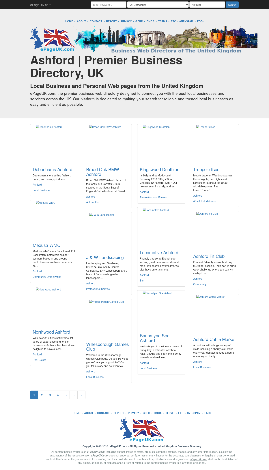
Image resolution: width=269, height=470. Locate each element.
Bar (142, 280)
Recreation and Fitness (153, 197)
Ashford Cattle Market (214, 339)
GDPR (139, 21)
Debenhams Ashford (52, 169)
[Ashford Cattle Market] (215, 313)
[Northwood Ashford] (54, 306)
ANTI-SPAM (186, 21)
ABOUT (81, 21)
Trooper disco (206, 169)
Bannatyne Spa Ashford (154, 337)
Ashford (37, 184)
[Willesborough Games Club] (108, 318)
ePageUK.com (40, 4)
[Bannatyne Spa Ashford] (161, 309)
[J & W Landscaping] (108, 231)
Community (199, 284)
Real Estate (39, 360)
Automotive (92, 202)
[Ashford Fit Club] (215, 230)
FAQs (200, 21)
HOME (69, 21)
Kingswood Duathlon (159, 169)
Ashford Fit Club (209, 256)
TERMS (162, 21)
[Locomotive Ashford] (161, 226)
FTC (173, 21)
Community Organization (47, 277)
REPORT (111, 21)
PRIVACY (126, 21)
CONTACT (96, 21)
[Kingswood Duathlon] (161, 143)
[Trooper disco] (215, 143)
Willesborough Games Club (107, 346)
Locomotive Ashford (159, 252)
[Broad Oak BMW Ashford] (108, 143)
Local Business (41, 190)
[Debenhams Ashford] (54, 143)
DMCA (150, 21)
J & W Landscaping (105, 257)
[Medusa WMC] (54, 219)
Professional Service (98, 289)
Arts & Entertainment (205, 201)
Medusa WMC (46, 245)
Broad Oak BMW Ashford (102, 171)
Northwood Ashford (51, 332)
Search (232, 4)
